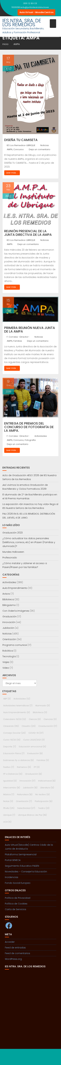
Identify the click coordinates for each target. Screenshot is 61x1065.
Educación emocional (32, 746)
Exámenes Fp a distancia (18, 760)
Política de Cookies (16, 903)
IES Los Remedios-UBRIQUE (21, 145)
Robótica (7, 650)
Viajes (5, 662)
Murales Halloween (13, 552)
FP (37, 767)
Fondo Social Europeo (17, 883)
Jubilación (8, 628)
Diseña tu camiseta (21, 140)
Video (5, 667)
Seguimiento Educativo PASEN (22, 865)
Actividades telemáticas (17, 705)
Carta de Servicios (15, 909)
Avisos (6, 593)
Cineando (11, 726)
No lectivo (42, 794)
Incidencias (11, 877)
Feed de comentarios (17, 953)
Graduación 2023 (12, 532)
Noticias (44, 145)
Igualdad (10, 780)
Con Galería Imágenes (15, 610)
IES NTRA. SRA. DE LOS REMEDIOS (21, 22)
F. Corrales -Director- (18, 336)
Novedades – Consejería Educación (26, 871)
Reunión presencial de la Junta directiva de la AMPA (28, 233)
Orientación (9, 639)
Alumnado (42, 705)
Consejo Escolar (14, 732)
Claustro (28, 726)
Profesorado (9, 557)
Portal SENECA (12, 860)
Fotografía (30, 440)
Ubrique (9, 814)
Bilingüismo (9, 605)
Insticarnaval (46, 780)
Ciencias (50, 719)
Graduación (9, 616)
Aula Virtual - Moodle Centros (36, 12)
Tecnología (9, 656)
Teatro (43, 808)
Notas (8, 801)
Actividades (40, 436)
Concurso (18, 149)
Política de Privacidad (17, 898)
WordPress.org (13, 959)
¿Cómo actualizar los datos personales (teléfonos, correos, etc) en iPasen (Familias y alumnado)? (28, 542)
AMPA (9, 149)
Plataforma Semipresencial (20, 854)
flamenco (24, 767)
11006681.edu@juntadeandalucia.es (30, 7)
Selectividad (26, 808)
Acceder (10, 942)
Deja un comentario (39, 149)
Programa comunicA (14, 645)
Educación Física (13, 753)
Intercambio (11, 787)
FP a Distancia (12, 773)
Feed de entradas (15, 947)
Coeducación (47, 726)
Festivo (8, 767)
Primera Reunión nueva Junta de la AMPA (29, 330)
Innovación (8, 622)
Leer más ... (12, 172)
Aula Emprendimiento (14, 588)
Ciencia (35, 719)
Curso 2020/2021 (34, 739)
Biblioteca (8, 599)
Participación (43, 801)
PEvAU (8, 808)
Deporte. (9, 746)
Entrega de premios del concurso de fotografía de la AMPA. (29, 427)
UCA (7, 821)
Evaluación (35, 753)
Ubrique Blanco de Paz (32, 814)
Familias (17, 340)
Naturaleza (24, 794)
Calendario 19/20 (14, 719)
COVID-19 (35, 732)
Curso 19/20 (11, 739)
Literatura (47, 787)
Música (8, 794)
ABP (7, 698)
